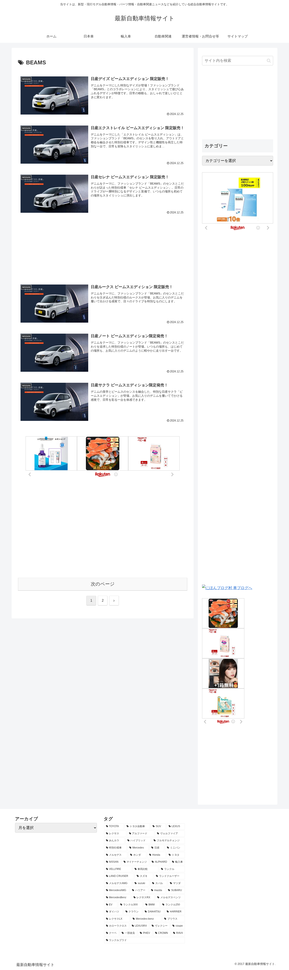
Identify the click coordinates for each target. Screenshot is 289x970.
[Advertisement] (102, 242)
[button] (268, 60)
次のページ (103, 584)
